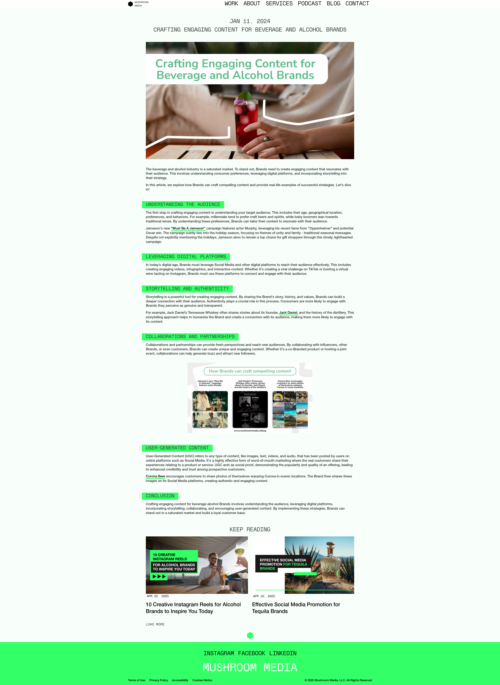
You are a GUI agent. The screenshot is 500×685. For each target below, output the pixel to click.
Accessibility (180, 680)
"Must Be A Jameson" (188, 228)
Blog (333, 4)
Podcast (310, 4)
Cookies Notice (202, 680)
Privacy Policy (158, 680)
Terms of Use (136, 680)
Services (279, 4)
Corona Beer (155, 476)
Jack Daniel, (288, 313)
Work (231, 4)
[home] (138, 4)
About (251, 4)
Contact (357, 4)
